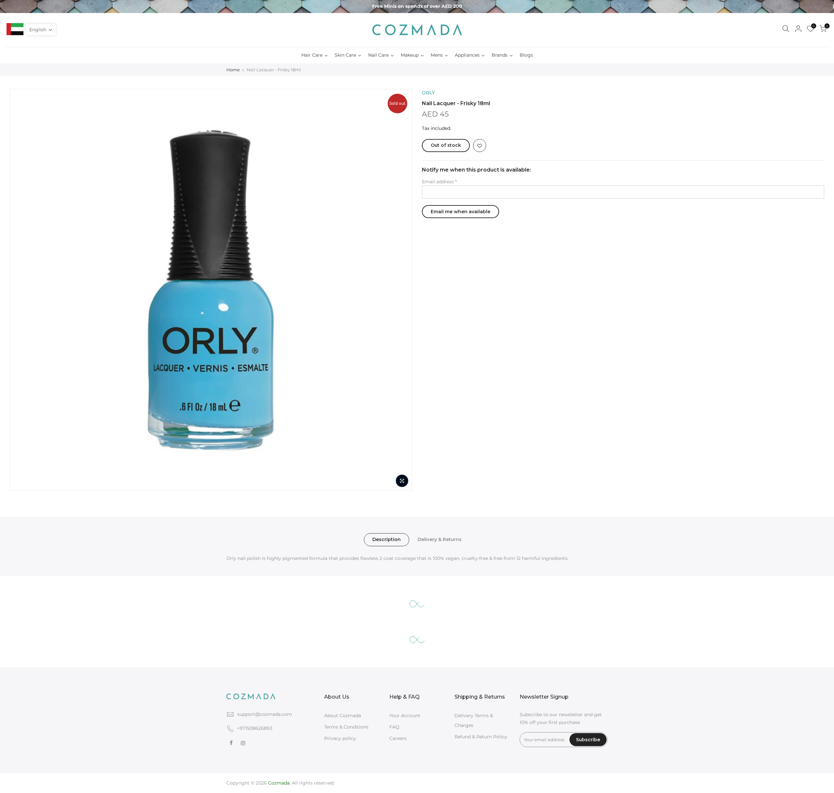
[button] (41, 29)
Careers (398, 738)
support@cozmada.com (264, 714)
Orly (428, 93)
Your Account (404, 715)
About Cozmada (342, 715)
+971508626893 (254, 728)
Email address (439, 182)
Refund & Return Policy (480, 737)
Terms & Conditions (346, 727)
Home (233, 69)
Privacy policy (340, 738)
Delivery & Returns (440, 539)
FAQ (394, 727)
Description (386, 539)
